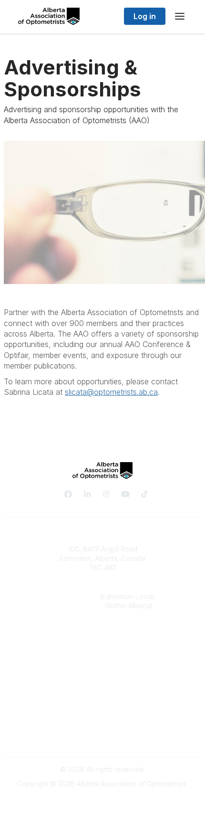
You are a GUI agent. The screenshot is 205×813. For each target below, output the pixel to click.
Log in (144, 16)
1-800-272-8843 (78, 606)
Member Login (102, 690)
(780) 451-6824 (75, 596)
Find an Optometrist (102, 671)
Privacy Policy (103, 719)
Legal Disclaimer (102, 737)
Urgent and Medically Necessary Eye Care (103, 680)
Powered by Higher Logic (102, 801)
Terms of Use (102, 728)
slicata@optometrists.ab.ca (111, 392)
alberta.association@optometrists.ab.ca (102, 635)
